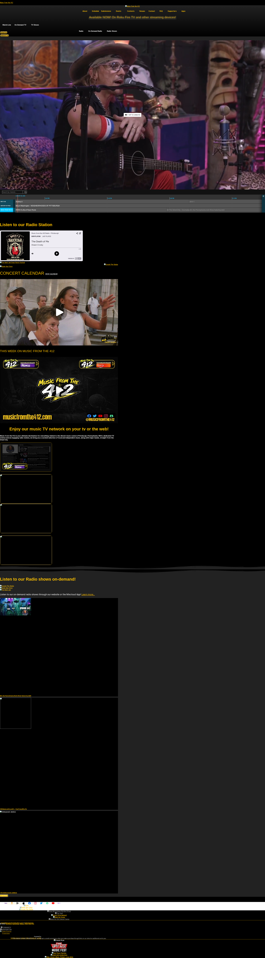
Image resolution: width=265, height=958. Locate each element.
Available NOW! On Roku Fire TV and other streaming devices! (132, 17)
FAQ (161, 11)
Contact (152, 11)
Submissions (106, 11)
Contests (130, 11)
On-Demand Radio (95, 31)
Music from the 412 (27, 924)
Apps (183, 11)
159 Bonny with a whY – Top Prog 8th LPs (13, 809)
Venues (142, 11)
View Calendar (51, 274)
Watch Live (6, 25)
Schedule (95, 11)
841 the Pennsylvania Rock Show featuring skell (15, 696)
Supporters (172, 11)
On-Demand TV (20, 25)
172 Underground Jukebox (8, 892)
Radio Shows (112, 31)
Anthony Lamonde (12, 924)
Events (118, 11)
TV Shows (35, 25)
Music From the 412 (6, 3)
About (85, 11)
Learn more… (88, 594)
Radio (81, 31)
